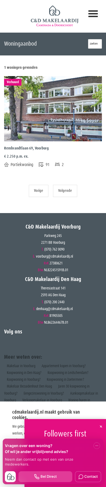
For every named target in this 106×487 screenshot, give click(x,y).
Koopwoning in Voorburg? (23, 380)
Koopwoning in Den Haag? (24, 373)
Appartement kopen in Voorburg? (64, 366)
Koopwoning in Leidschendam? (68, 373)
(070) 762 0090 (54, 249)
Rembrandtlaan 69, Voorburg (26, 148)
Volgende (65, 191)
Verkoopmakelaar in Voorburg (42, 400)
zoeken (95, 43)
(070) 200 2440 (54, 302)
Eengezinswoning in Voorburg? (44, 393)
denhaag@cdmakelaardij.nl (54, 309)
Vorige (38, 191)
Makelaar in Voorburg (21, 366)
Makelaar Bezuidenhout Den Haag (29, 386)
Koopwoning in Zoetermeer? (65, 380)
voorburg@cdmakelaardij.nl (54, 256)
